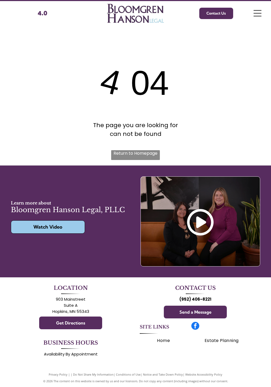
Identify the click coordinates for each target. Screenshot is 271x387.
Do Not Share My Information (93, 374)
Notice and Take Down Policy (163, 374)
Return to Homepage (135, 153)
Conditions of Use (128, 374)
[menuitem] (163, 340)
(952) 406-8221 (195, 299)
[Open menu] (257, 13)
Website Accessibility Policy (203, 374)
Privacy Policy (58, 374)
